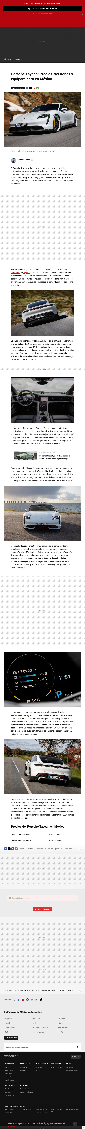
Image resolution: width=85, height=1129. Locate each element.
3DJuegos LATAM (25, 1109)
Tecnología (36, 1019)
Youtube (23, 999)
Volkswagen (18, 59)
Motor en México (38, 1032)
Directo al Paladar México (56, 1110)
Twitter (30, 88)
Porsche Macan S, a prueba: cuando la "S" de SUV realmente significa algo (54, 457)
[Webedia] (11, 1056)
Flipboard (34, 88)
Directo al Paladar (56, 1067)
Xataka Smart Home (11, 1077)
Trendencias (9, 1089)
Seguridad (8, 1019)
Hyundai (8, 1023)
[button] (25, 159)
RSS (32, 999)
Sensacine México (41, 1109)
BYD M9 (61, 991)
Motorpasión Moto (71, 1070)
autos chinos (10, 1028)
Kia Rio (60, 1032)
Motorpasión (70, 1067)
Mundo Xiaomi (9, 1080)
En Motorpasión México (47, 453)
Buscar (77, 1047)
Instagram (27, 999)
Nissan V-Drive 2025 (48, 991)
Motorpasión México (72, 1109)
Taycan (26, 272)
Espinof (38, 1070)
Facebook (27, 88)
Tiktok (41, 999)
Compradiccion (9, 1095)
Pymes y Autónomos (26, 1092)
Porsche (31, 849)
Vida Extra (23, 1070)
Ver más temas (11, 1038)
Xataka (7, 1067)
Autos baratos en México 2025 (29, 991)
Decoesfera (8, 1092)
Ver (44, 909)
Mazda (34, 1023)
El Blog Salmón (25, 1089)
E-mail (37, 88)
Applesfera (8, 1073)
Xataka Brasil (9, 1113)
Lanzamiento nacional (40, 1028)
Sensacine (39, 1067)
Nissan (9, 59)
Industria (40, 849)
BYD (6, 1032)
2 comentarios (18, 88)
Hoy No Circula (63, 1028)
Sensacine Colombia (42, 1113)
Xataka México (9, 1109)
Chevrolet (61, 1019)
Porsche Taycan (53, 849)
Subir (74, 1056)
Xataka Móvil (9, 1070)
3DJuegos (23, 1067)
